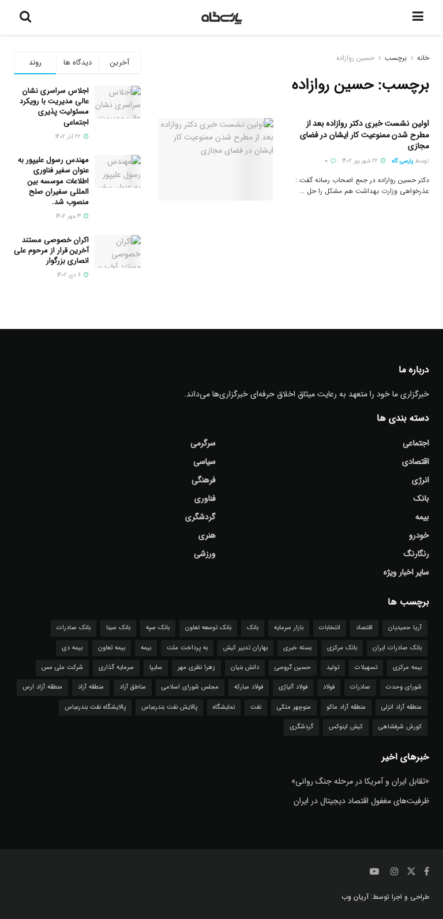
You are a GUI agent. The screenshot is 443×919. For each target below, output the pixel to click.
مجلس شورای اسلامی (190, 687)
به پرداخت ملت (187, 648)
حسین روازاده (355, 57)
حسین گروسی (293, 667)
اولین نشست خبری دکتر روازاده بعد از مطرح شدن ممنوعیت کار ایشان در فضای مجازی (364, 134)
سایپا (155, 667)
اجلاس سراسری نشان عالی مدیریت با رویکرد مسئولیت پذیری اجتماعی (54, 106)
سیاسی (204, 461)
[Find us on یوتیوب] (374, 872)
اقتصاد (364, 628)
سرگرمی (203, 443)
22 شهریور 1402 (361, 161)
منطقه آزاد (91, 687)
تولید (332, 667)
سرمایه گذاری (116, 667)
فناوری (205, 498)
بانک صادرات (74, 628)
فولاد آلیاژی (293, 687)
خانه (423, 57)
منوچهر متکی (294, 707)
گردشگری (200, 516)
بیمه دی (72, 648)
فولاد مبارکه (248, 687)
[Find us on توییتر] (411, 872)
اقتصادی (415, 461)
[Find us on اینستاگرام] (395, 872)
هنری (207, 535)
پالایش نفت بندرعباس (169, 707)
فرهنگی (204, 480)
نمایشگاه (224, 707)
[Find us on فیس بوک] (426, 872)
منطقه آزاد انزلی (401, 707)
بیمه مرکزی (407, 667)
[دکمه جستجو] (25, 17)
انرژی (420, 480)
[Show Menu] (417, 17)
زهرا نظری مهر (196, 667)
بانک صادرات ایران (397, 648)
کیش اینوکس (346, 727)
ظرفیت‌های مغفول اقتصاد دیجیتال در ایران (361, 801)
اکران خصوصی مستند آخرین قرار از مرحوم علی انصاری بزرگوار (51, 250)
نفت (255, 707)
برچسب (396, 57)
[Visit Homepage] (222, 17)
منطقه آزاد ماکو (346, 707)
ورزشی (205, 553)
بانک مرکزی (342, 648)
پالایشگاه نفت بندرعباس (95, 707)
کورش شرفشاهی (400, 727)
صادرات (360, 687)
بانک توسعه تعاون (208, 628)
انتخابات (329, 628)
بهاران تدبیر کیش (245, 648)
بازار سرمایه (288, 628)
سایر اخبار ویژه (406, 572)
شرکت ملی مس (62, 667)
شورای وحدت (404, 687)
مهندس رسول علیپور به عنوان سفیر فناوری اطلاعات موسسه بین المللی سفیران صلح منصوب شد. (53, 181)
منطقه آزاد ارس (42, 687)
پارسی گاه (403, 161)
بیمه (422, 516)
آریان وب (355, 896)
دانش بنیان (245, 667)
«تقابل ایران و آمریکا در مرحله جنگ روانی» (360, 781)
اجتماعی (416, 443)
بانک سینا (118, 628)
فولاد (329, 687)
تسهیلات (366, 667)
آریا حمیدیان (405, 628)
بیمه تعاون (111, 648)
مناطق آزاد (132, 687)
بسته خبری (297, 648)
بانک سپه (158, 628)
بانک (421, 498)
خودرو (419, 535)
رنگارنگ (416, 553)
